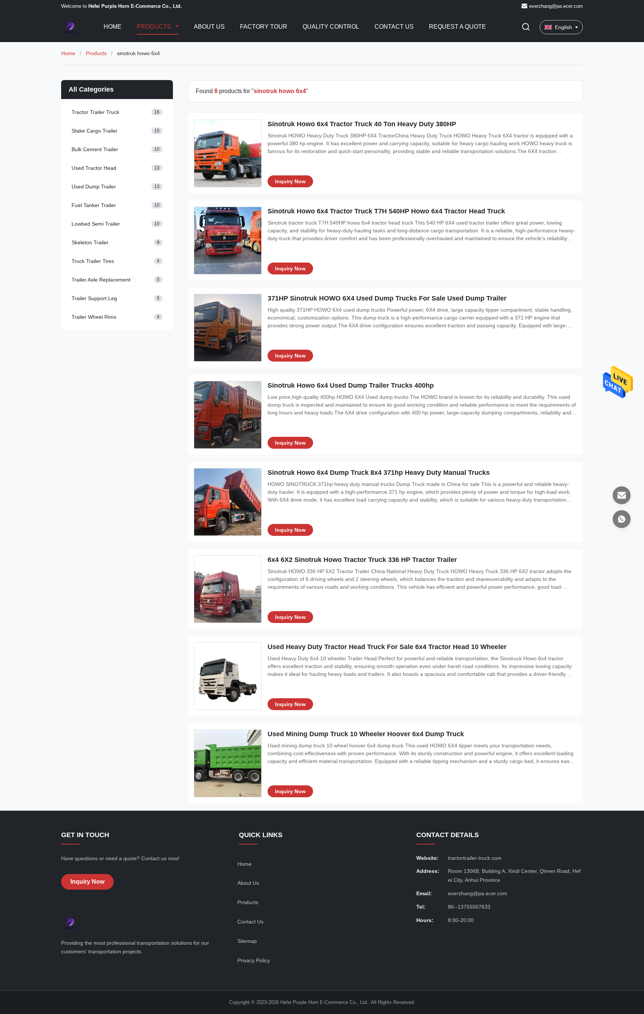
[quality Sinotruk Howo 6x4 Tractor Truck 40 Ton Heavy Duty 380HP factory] (228, 153)
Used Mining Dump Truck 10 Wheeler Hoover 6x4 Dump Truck (366, 734)
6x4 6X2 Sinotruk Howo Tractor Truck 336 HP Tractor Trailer (362, 559)
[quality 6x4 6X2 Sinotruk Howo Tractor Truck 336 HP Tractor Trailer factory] (228, 589)
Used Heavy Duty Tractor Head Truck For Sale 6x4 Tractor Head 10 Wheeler (387, 647)
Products (155, 26)
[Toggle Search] (526, 27)
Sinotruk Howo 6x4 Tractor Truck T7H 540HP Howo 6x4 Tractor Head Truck (386, 211)
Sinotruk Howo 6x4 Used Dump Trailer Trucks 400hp (351, 385)
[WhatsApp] (622, 519)
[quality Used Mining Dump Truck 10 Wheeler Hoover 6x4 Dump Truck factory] (228, 763)
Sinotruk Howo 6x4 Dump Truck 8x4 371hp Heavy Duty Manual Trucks (379, 472)
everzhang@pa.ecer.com (556, 6)
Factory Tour (263, 26)
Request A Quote (457, 26)
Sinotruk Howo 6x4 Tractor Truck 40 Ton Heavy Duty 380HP (362, 124)
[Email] (622, 495)
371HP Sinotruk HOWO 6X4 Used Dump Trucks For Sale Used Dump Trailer (387, 298)
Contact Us (394, 26)
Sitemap (247, 941)
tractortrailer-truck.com (475, 858)
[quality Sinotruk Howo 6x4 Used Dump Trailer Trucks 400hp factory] (228, 415)
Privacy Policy (253, 960)
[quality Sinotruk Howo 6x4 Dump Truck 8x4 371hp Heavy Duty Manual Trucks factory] (228, 502)
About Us (209, 26)
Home (112, 26)
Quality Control (331, 26)
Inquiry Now (290, 181)
